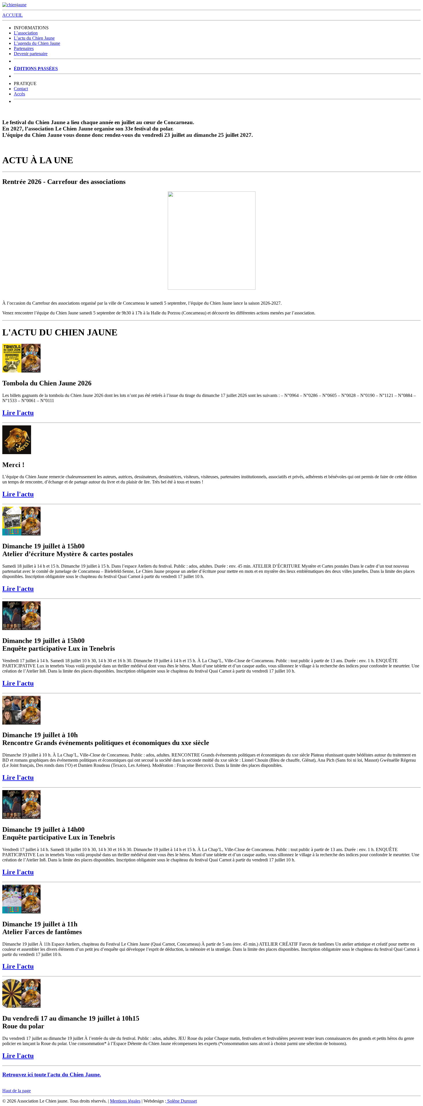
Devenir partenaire (30, 53)
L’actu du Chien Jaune (34, 38)
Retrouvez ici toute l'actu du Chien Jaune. (51, 1075)
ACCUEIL (12, 15)
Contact (21, 88)
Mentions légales (125, 1101)
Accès (19, 93)
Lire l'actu (18, 412)
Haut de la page (16, 1090)
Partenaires (24, 48)
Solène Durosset (181, 1101)
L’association (26, 32)
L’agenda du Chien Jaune (37, 43)
